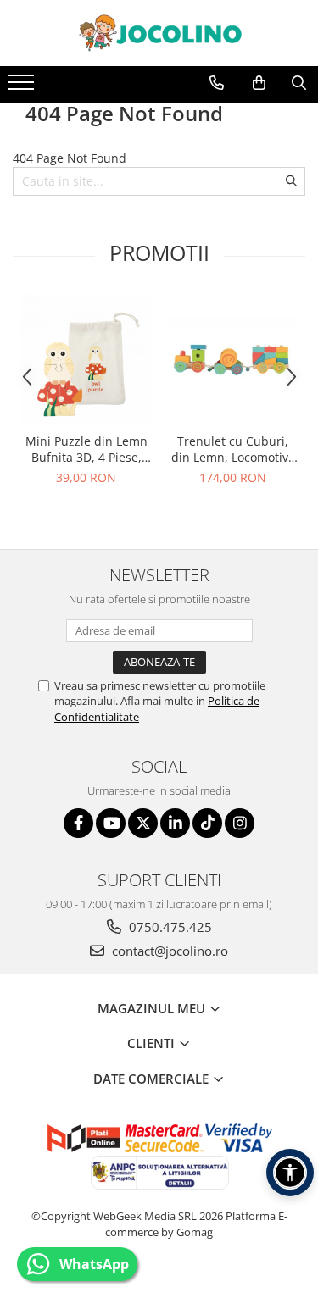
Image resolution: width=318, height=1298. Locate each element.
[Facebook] (78, 823)
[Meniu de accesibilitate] (290, 1172)
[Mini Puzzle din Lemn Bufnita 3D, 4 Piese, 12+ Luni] (86, 359)
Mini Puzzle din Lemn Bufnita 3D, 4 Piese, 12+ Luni (86, 449)
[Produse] (23, 87)
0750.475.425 (169, 926)
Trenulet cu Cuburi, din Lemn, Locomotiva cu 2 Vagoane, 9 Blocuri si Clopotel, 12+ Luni (233, 449)
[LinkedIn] (175, 823)
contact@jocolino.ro (168, 950)
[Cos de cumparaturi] (259, 83)
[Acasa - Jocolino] (159, 33)
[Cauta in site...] (299, 83)
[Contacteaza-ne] (217, 83)
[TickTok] (207, 823)
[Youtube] (111, 823)
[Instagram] (239, 823)
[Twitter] (143, 823)
